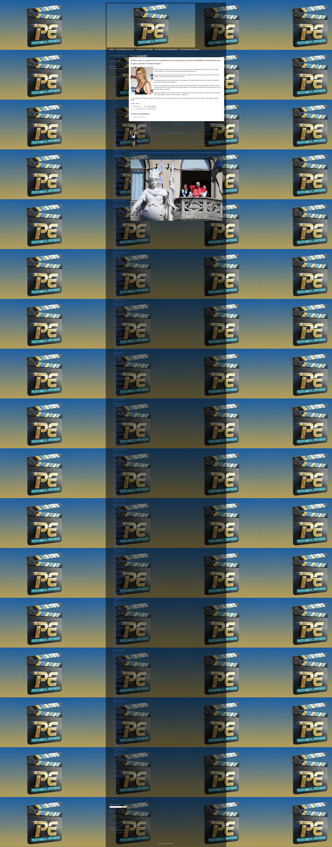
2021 (113, 91)
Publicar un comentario (139, 117)
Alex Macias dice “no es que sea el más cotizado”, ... (119, 506)
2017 (113, 100)
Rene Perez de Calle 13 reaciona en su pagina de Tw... (119, 552)
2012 (113, 111)
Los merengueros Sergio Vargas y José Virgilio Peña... (119, 196)
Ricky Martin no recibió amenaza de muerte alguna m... (119, 542)
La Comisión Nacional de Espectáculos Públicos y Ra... (119, 567)
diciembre (116, 115)
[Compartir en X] (151, 106)
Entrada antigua (216, 124)
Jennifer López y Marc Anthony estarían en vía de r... (119, 212)
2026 (113, 79)
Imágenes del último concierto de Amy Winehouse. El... (118, 320)
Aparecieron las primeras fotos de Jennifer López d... (119, 450)
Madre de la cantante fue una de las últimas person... (119, 304)
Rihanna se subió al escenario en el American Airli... (118, 712)
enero (114, 792)
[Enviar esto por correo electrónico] (148, 106)
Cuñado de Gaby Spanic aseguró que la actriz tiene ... (119, 146)
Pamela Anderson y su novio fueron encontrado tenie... (119, 755)
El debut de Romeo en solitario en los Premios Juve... (120, 364)
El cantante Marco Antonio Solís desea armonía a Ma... (119, 440)
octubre (115, 120)
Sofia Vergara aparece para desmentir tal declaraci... (119, 614)
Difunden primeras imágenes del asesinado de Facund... (118, 583)
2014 (113, 107)
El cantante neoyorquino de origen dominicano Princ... (119, 379)
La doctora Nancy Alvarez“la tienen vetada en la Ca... (118, 294)
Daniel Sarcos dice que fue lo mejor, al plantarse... (119, 486)
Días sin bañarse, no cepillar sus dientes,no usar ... (119, 394)
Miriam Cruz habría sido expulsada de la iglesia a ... (119, 166)
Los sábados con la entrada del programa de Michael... (119, 737)
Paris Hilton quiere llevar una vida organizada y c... (119, 681)
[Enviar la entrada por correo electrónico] (145, 106)
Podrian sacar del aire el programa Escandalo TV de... (119, 572)
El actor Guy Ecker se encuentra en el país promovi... (119, 562)
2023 (113, 86)
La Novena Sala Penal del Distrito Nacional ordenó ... (119, 771)
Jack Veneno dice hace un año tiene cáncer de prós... (119, 594)
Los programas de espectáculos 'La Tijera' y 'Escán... (120, 289)
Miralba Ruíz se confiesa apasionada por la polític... (119, 604)
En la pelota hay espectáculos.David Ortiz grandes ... (118, 722)
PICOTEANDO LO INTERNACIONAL (166, 50)
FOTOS (112, 50)
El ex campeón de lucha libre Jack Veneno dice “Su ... (119, 624)
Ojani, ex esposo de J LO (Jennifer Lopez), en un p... (120, 692)
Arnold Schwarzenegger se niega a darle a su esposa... (119, 369)
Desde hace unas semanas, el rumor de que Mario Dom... (119, 274)
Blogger (171, 843)
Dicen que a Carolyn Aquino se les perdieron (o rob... (118, 666)
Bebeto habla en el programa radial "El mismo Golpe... (118, 496)
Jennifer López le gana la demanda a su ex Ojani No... (120, 141)
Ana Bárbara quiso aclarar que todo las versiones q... (119, 745)
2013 (113, 109)
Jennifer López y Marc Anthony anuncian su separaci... (119, 531)
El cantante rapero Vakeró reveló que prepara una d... (118, 217)
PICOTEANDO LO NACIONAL (190, 50)
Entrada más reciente (138, 124)
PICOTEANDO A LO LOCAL (125, 50)
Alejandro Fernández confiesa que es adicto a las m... (119, 191)
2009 (113, 797)
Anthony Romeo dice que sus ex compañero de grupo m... (119, 254)
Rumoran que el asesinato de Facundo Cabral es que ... (119, 717)
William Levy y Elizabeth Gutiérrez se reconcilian (119, 176)
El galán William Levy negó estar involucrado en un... (119, 471)
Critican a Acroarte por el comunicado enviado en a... (119, 202)
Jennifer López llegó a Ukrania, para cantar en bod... (119, 435)
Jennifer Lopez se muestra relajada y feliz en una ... (120, 279)
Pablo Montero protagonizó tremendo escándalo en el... (119, 656)
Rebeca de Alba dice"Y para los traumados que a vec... (119, 384)
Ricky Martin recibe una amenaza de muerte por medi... (119, 577)
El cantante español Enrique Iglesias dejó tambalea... (119, 156)
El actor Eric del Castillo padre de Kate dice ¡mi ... (119, 455)
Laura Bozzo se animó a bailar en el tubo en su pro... (119, 702)
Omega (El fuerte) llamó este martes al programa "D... (119, 259)
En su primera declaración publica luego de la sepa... (118, 481)
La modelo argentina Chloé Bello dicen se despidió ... (119, 389)
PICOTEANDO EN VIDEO (145, 50)
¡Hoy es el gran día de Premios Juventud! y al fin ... (119, 399)
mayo (114, 783)
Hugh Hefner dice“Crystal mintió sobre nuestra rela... (119, 222)
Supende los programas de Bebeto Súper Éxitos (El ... (119, 599)
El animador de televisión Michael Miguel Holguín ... (120, 445)
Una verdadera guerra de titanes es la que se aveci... (119, 136)
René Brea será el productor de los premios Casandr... (118, 430)
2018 (113, 98)
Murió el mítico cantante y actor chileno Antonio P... (120, 537)
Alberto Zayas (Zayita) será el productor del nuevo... (119, 687)
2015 (113, 104)
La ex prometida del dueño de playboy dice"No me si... (118, 244)
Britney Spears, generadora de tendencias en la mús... (120, 299)
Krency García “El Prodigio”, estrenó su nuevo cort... (119, 676)
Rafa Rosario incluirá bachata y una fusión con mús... (119, 227)
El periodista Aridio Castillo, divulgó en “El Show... (119, 619)
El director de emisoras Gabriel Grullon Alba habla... (119, 732)
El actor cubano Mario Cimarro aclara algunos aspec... (120, 249)
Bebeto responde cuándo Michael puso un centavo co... (119, 641)
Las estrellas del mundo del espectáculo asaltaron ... (119, 330)
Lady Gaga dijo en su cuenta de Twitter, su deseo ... (119, 131)
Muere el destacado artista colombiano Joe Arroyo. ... (119, 264)
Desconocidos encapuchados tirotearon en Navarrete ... (120, 635)
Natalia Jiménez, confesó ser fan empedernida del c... (119, 374)
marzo (115, 787)
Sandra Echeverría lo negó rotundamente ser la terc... (119, 315)
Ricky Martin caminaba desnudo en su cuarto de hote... (119, 425)
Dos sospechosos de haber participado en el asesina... (119, 646)
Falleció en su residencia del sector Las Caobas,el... (119, 629)
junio (114, 780)
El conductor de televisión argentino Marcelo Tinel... (120, 661)
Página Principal (178, 124)
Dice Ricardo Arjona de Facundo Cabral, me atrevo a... (119, 707)
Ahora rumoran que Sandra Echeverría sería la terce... (118, 339)
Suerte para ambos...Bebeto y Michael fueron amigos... (118, 765)
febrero (115, 790)
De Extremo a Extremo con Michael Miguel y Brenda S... (119, 476)
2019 (113, 95)
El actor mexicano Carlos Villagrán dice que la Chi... (119, 557)
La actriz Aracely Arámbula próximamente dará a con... (119, 238)
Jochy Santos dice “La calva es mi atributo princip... (119, 161)
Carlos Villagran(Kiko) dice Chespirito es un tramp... (119, 349)
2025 (113, 82)
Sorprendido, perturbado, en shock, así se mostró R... (119, 325)
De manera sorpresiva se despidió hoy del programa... (119, 354)
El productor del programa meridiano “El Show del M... (119, 465)
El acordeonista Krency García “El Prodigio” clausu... (119, 181)
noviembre (116, 118)
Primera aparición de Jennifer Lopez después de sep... (118, 359)
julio (114, 127)
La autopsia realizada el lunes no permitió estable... (119, 284)
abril (114, 785)
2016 (113, 102)
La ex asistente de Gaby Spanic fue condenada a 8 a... (119, 501)
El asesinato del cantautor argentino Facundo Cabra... (119, 727)
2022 (113, 88)
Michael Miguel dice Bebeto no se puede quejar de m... (119, 671)
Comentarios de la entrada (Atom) (147, 127)
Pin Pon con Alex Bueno (119, 741)
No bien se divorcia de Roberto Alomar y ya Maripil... (119, 609)
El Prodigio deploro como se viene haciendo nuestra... (119, 232)
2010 (113, 795)
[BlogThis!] (150, 106)
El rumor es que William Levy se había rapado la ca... (119, 344)
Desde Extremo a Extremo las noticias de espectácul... (120, 151)
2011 (113, 113)
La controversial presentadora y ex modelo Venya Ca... (119, 460)
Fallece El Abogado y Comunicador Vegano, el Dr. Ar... (119, 207)
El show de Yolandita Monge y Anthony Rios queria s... (119, 415)
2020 (113, 93)
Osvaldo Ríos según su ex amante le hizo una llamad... (119, 750)
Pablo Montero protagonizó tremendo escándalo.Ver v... (119, 589)
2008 (113, 799)
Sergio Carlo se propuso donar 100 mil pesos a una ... (119, 776)
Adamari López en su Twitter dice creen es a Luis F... (119, 269)
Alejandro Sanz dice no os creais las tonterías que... (119, 651)
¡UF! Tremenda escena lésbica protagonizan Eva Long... (119, 511)
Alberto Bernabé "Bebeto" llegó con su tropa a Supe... (120, 547)
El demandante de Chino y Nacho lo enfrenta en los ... (119, 420)
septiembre (116, 122)
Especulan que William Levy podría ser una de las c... (120, 526)
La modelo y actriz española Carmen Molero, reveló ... (118, 171)
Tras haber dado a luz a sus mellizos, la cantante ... (119, 521)
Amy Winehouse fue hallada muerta (118, 334)
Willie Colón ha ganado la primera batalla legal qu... (119, 310)
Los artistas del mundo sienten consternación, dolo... (119, 697)
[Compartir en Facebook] (153, 106)
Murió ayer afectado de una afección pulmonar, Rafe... (120, 516)
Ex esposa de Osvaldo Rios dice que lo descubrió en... (119, 405)
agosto (115, 124)
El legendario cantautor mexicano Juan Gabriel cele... (119, 760)
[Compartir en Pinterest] (155, 106)
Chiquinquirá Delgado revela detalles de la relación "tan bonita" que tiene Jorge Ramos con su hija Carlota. (167, 132)
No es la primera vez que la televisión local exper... (119, 491)
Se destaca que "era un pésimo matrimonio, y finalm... (119, 410)
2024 (113, 84)
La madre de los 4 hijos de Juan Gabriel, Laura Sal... (119, 186)
